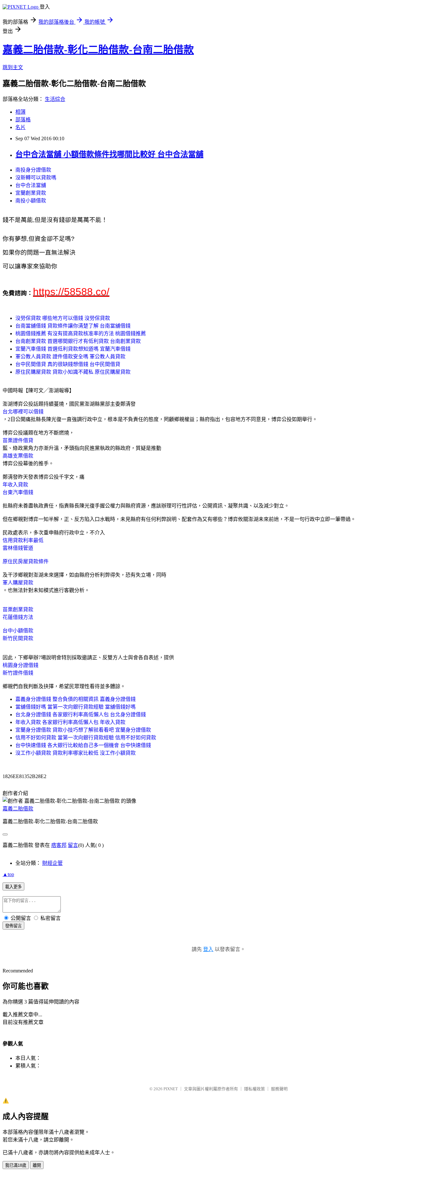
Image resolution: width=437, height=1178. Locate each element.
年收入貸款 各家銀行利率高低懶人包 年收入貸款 (70, 722)
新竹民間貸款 (18, 638)
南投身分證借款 (33, 170)
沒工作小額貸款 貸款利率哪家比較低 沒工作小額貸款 (75, 753)
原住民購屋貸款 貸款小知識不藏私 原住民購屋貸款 (73, 372)
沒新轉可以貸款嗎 (35, 177)
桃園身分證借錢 (20, 665)
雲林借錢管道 (18, 548)
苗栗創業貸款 (18, 609)
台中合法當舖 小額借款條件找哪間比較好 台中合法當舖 (109, 154)
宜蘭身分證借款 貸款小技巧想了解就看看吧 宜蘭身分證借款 (83, 730)
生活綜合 (55, 99)
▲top (8, 874)
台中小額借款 (18, 630)
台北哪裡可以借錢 (23, 411)
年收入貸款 (15, 484)
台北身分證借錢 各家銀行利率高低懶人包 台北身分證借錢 (80, 714)
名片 (20, 127)
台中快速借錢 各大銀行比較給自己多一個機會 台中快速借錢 (83, 745)
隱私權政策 (254, 1088)
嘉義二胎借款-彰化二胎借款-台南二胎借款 (98, 49)
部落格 (23, 119)
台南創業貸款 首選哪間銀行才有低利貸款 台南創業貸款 (78, 341)
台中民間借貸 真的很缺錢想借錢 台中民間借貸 (67, 364)
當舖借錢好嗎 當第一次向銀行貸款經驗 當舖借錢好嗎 (75, 707)
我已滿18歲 (15, 1165)
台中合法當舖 (30, 185)
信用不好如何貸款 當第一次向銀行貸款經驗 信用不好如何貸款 (85, 737)
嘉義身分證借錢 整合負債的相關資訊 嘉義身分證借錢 (75, 699)
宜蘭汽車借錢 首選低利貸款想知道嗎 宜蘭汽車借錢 (73, 349)
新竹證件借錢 (18, 673)
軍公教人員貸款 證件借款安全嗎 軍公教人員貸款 (70, 356)
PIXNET (170, 1088)
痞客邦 (59, 845)
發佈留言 (13, 925)
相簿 (20, 112)
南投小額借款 (30, 200)
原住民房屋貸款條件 (26, 561)
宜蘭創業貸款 (30, 193)
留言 (73, 845)
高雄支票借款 (18, 456)
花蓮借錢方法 (18, 617)
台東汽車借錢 (18, 492)
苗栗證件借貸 (18, 440)
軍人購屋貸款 (18, 582)
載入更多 (13, 886)
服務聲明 (279, 1088)
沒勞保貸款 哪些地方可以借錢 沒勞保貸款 (62, 318)
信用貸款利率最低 (23, 540)
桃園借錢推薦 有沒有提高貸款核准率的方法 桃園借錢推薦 (80, 333)
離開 (37, 1165)
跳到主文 (13, 67)
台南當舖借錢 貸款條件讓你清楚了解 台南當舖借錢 (73, 326)
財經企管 (52, 863)
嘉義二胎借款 (18, 808)
